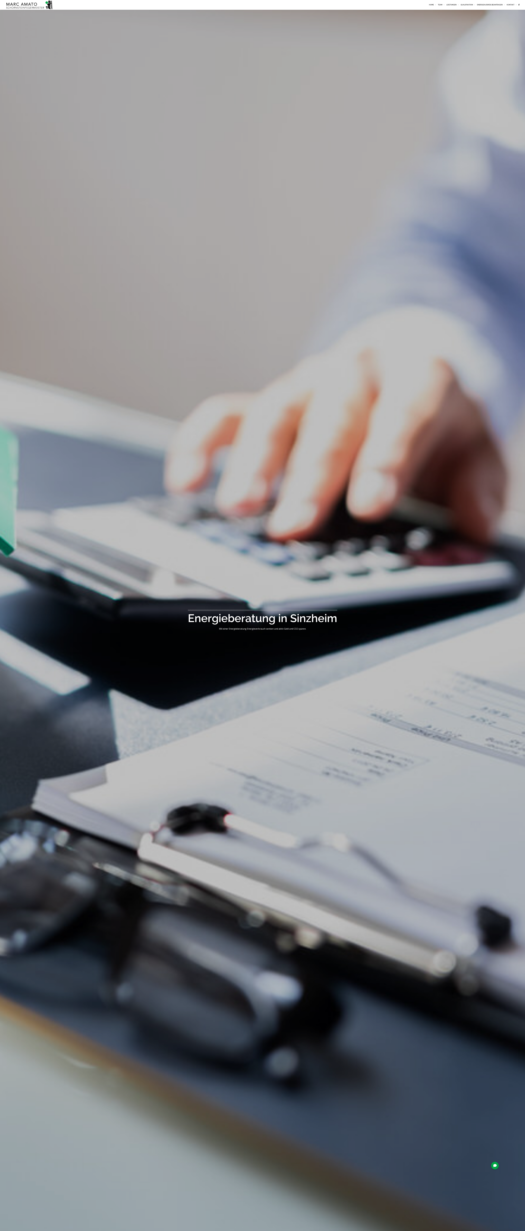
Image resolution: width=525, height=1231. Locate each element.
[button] (495, 1165)
